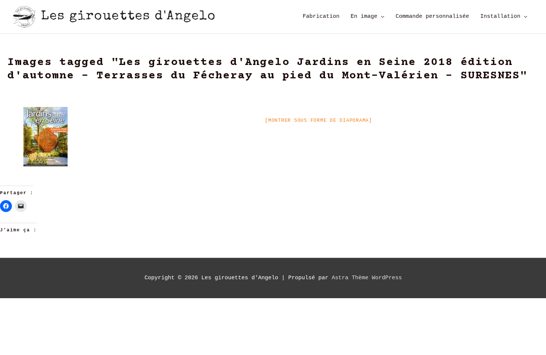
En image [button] (364, 16)
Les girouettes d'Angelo (128, 16)
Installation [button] (500, 16)
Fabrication (321, 16)
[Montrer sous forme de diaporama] (318, 120)
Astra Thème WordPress (367, 278)
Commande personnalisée (432, 16)
